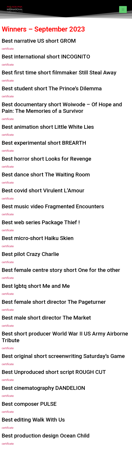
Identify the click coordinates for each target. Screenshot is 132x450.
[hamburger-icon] (123, 9)
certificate (8, 48)
